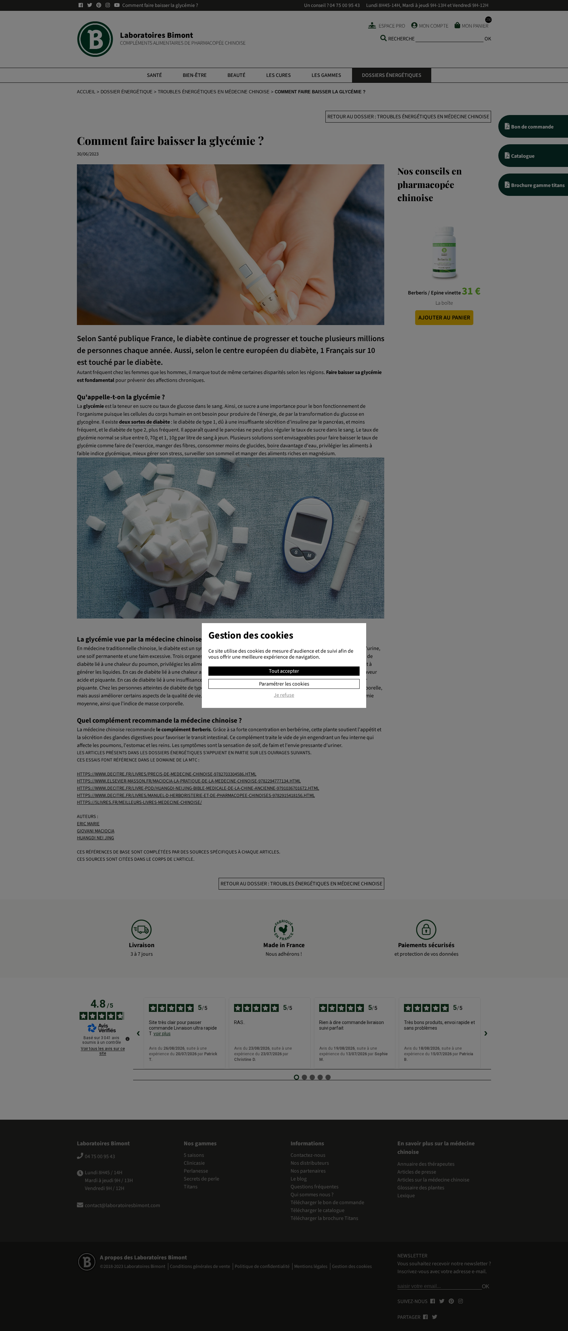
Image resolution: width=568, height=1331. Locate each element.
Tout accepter (284, 671)
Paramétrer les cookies (284, 684)
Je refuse (284, 695)
